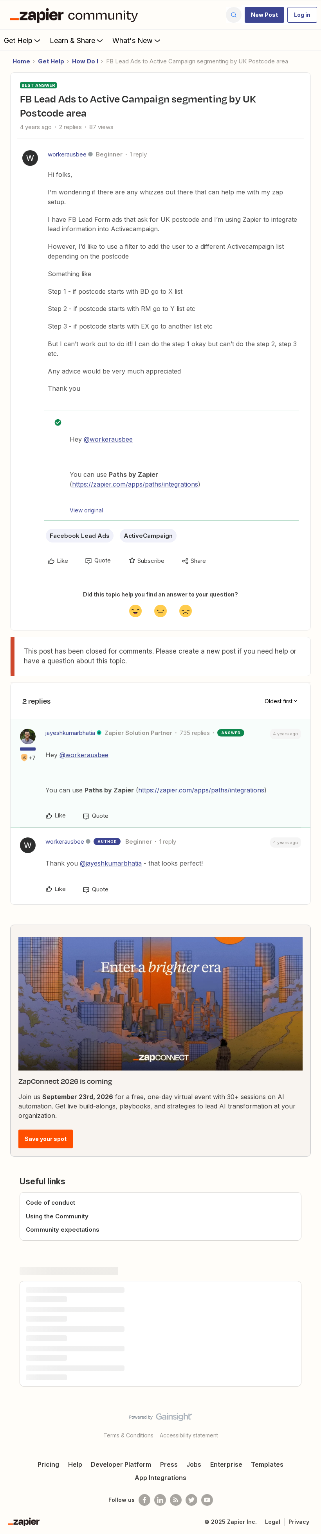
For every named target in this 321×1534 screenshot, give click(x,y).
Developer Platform (121, 1464)
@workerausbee (108, 439)
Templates (267, 1464)
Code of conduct (50, 1202)
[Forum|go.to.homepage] (76, 15)
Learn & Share (72, 40)
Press (169, 1464)
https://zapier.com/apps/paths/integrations (135, 484)
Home (21, 61)
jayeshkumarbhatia (70, 732)
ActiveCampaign (148, 535)
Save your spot (46, 1138)
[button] (264, 15)
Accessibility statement (189, 1435)
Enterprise (226, 1464)
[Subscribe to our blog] (176, 1500)
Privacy (299, 1521)
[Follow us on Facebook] (144, 1500)
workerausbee (67, 154)
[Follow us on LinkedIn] (160, 1500)
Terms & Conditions (128, 1435)
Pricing (48, 1464)
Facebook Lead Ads (80, 535)
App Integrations (160, 1478)
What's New (132, 40)
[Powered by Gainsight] (160, 1419)
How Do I (85, 61)
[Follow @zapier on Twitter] (191, 1500)
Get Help (18, 40)
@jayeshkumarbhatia (111, 863)
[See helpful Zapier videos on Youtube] (207, 1500)
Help (75, 1464)
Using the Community (57, 1216)
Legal (272, 1521)
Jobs (193, 1464)
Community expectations (62, 1229)
